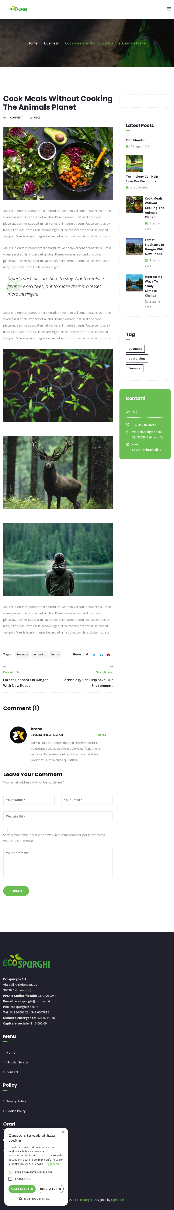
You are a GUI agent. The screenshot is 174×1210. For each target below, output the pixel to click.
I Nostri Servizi (17, 1062)
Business (51, 43)
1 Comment (15, 117)
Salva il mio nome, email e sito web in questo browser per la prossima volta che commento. (54, 838)
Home (32, 43)
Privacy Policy (16, 1101)
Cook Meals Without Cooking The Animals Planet (154, 207)
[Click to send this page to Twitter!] (94, 654)
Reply (102, 734)
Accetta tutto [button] (22, 1189)
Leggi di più (52, 1164)
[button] (36, 1198)
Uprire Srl (117, 1200)
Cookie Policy (16, 1111)
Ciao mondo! (135, 140)
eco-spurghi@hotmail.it (33, 1001)
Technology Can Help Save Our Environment (87, 679)
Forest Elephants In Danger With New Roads (25, 679)
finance (55, 654)
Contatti (12, 1072)
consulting (39, 654)
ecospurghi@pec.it (24, 1007)
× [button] (63, 1132)
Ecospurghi (84, 1200)
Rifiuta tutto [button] (50, 1189)
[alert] (36, 1167)
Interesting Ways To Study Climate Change (153, 286)
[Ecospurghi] (18, 8)
